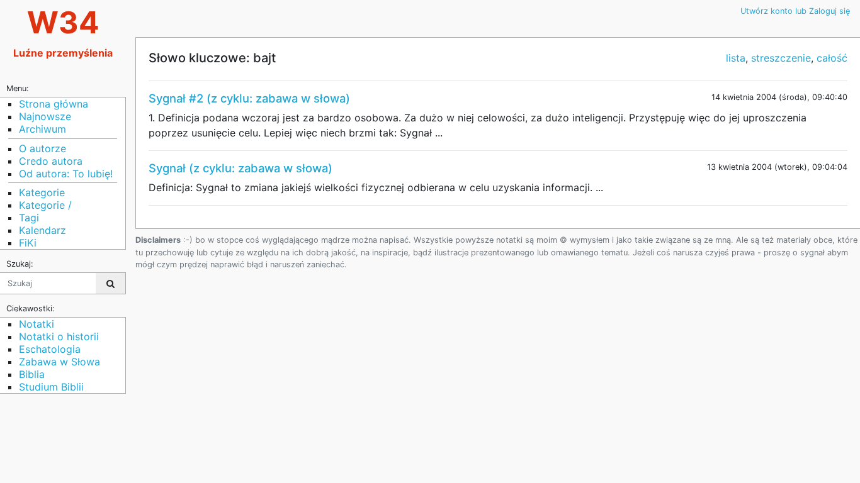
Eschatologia (50, 349)
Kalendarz (42, 230)
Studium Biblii (51, 386)
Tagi (29, 217)
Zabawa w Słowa (59, 361)
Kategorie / (45, 205)
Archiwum (42, 129)
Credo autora (50, 161)
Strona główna (53, 103)
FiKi (28, 242)
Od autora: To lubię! (66, 173)
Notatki (36, 324)
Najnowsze (45, 116)
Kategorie (42, 192)
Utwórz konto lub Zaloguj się (795, 11)
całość (832, 58)
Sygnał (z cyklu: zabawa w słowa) (240, 168)
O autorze (42, 148)
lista (735, 58)
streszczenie (781, 58)
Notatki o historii (59, 336)
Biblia (32, 374)
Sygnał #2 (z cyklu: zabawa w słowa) (249, 98)
